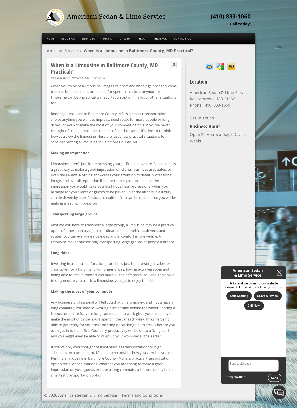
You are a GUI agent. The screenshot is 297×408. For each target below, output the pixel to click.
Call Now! (254, 305)
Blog (142, 38)
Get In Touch (202, 118)
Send (274, 378)
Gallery (126, 38)
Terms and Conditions (142, 395)
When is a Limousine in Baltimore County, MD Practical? (104, 68)
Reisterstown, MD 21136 (212, 98)
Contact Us (182, 38)
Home (51, 38)
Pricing (107, 38)
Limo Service (66, 50)
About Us (68, 38)
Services (88, 38)
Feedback (160, 38)
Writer (66, 77)
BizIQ (229, 377)
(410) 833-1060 (231, 16)
